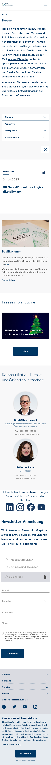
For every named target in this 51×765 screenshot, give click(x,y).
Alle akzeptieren (25, 754)
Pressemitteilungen (21, 559)
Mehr (25, 351)
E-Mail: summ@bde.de (25, 478)
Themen (6, 674)
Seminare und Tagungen (23, 566)
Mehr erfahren (9, 280)
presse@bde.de (18, 59)
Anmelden (12, 653)
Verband (6, 681)
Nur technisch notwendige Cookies (25, 760)
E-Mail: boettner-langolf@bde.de (25, 434)
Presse (8, 15)
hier (7, 264)
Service (6, 687)
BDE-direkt (16, 576)
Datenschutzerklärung (11, 744)
